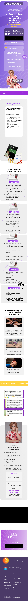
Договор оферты (16, 597)
